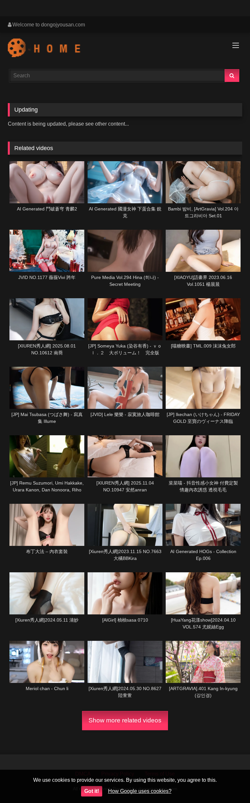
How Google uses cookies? (140, 791)
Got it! (91, 791)
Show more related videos (125, 720)
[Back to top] (230, 783)
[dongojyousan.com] (125, 48)
